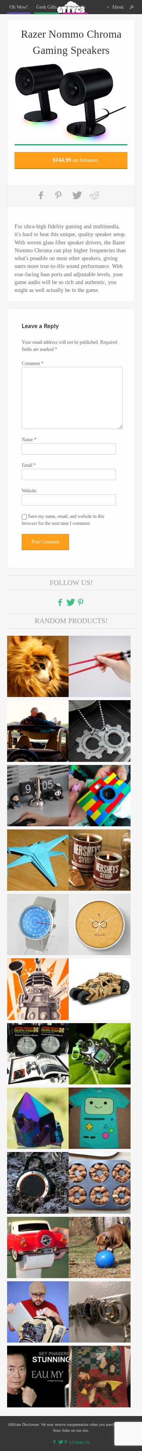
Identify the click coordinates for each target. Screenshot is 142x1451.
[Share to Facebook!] (42, 195)
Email (29, 465)
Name (29, 439)
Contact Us (81, 1442)
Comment (32, 363)
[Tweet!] (77, 195)
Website (29, 490)
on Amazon (75, 160)
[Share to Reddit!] (94, 195)
